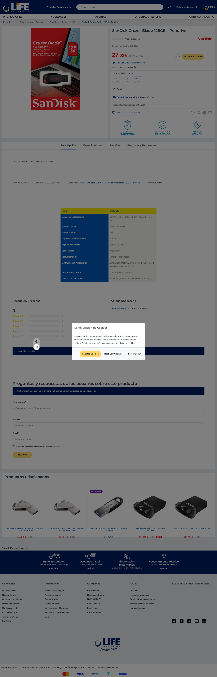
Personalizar (134, 354)
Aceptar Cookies (90, 354)
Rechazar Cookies (113, 354)
